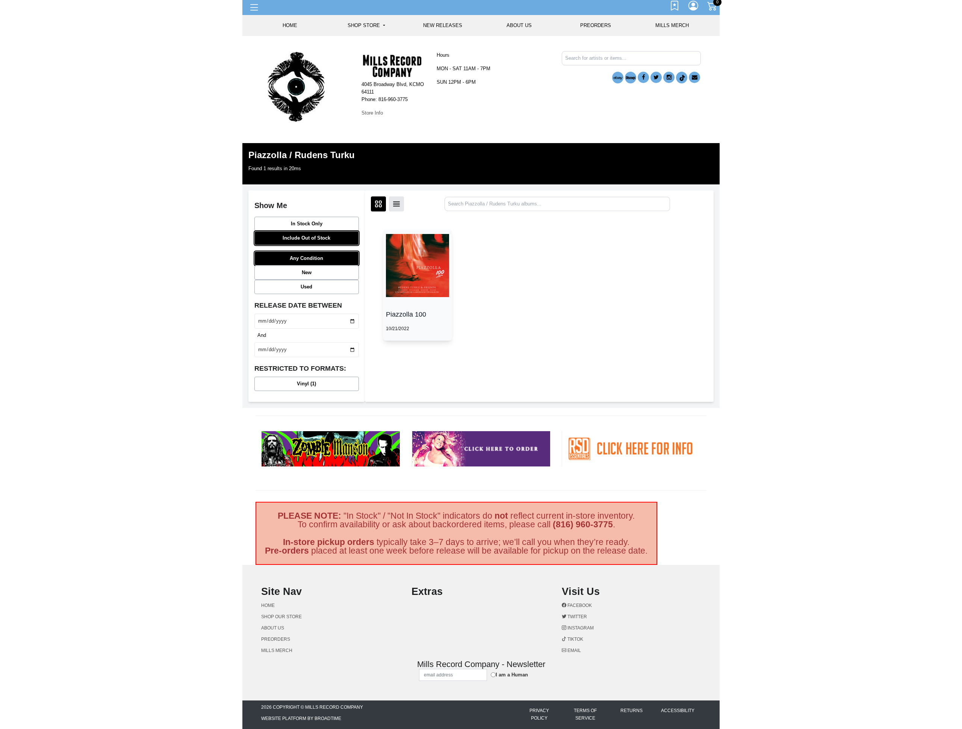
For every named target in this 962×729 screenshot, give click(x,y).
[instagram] (669, 77)
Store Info (372, 113)
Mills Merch (672, 25)
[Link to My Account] (693, 8)
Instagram (580, 628)
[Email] (694, 77)
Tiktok (574, 639)
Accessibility (677, 710)
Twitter (576, 616)
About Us (519, 25)
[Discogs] (630, 77)
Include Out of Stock (306, 238)
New (307, 272)
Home (268, 605)
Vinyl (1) (306, 383)
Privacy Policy (539, 714)
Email (573, 650)
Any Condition (306, 258)
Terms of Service (585, 714)
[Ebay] (617, 77)
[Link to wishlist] (675, 8)
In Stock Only (306, 223)
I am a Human (512, 675)
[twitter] (656, 77)
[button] (366, 25)
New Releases (442, 25)
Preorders (595, 25)
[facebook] (643, 77)
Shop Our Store (281, 616)
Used (306, 287)
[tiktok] (681, 77)
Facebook (579, 605)
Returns (631, 710)
